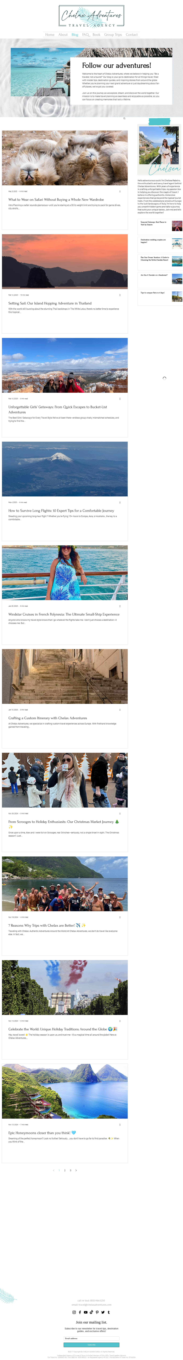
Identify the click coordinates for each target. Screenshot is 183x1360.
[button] (124, 118)
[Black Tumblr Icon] (109, 1312)
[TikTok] (91, 1312)
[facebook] (80, 1312)
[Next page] (76, 1170)
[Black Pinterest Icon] (97, 1312)
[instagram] (74, 1312)
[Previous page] (53, 1170)
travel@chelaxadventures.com (95, 1304)
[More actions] (120, 191)
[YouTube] (85, 1312)
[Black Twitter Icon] (103, 1312)
